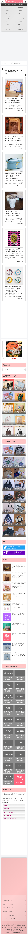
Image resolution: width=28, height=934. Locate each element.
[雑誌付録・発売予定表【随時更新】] (20, 779)
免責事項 (6, 809)
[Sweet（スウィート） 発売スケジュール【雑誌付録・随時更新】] (20, 687)
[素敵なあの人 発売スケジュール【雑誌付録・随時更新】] (8, 675)
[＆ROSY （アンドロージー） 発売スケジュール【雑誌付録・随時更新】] (20, 756)
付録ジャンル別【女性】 (8, 904)
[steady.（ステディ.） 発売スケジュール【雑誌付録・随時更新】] (8, 768)
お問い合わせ (7, 815)
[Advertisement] (14, 45)
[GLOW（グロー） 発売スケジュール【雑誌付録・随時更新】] (8, 733)
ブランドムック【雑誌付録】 (9, 918)
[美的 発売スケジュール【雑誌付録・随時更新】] (8, 687)
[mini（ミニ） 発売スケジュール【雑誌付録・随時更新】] (20, 768)
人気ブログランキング (10, 818)
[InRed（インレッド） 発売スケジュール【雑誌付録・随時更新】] (20, 710)
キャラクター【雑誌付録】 (8, 915)
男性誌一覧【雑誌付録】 (8, 907)
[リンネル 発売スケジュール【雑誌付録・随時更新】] (8, 745)
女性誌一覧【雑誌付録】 (8, 911)
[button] (24, 370)
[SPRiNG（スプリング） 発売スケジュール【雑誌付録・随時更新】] (20, 745)
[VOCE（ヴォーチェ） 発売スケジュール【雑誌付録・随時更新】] (8, 710)
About (6, 805)
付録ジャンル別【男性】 (8, 900)
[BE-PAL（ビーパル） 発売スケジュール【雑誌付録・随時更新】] (20, 722)
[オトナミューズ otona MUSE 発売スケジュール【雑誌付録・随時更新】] (20, 733)
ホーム (4, 896)
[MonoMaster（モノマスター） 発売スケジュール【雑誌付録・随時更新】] (8, 756)
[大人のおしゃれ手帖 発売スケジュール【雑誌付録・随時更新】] (8, 698)
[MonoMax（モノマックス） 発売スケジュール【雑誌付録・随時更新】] (8, 722)
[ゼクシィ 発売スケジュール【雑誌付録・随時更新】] (20, 675)
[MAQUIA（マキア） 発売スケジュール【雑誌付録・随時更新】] (20, 698)
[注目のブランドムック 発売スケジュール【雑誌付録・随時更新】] (8, 779)
